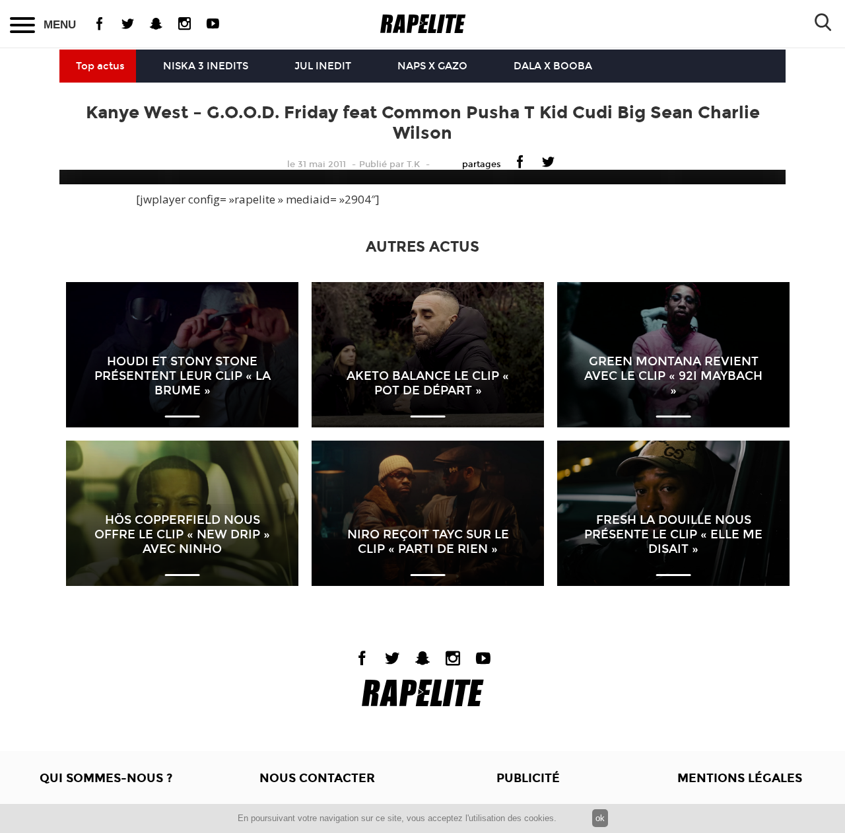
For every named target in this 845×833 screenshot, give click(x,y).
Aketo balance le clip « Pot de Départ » (428, 383)
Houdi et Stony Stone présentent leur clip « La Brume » (182, 376)
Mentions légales (739, 778)
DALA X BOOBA (553, 66)
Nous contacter (317, 778)
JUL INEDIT (322, 66)
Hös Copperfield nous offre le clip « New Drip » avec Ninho (182, 534)
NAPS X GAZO (432, 66)
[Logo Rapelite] (422, 24)
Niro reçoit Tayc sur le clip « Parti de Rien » (428, 541)
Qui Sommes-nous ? (106, 778)
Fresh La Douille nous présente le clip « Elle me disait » (673, 534)
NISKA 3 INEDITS (205, 66)
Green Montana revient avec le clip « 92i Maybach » (673, 376)
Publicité (528, 778)
